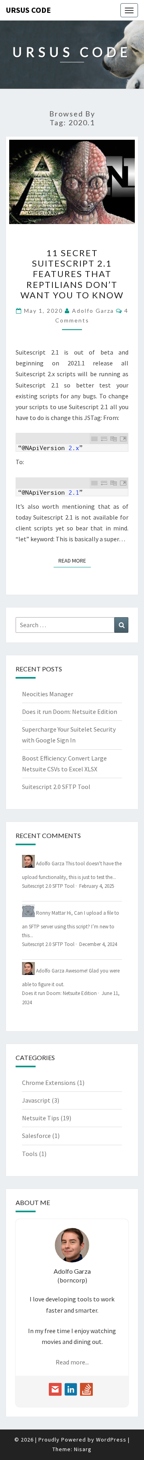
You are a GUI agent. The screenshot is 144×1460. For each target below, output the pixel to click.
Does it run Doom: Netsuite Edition (69, 712)
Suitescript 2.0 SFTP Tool (56, 787)
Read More (74, 560)
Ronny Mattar (51, 912)
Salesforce (36, 1136)
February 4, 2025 (96, 886)
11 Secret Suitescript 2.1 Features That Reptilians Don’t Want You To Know (72, 274)
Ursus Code (28, 10)
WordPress (111, 1439)
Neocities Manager (47, 694)
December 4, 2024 (98, 944)
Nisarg (83, 1449)
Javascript (36, 1100)
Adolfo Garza (93, 310)
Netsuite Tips (40, 1118)
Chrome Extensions (49, 1083)
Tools (30, 1154)
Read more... (72, 1362)
